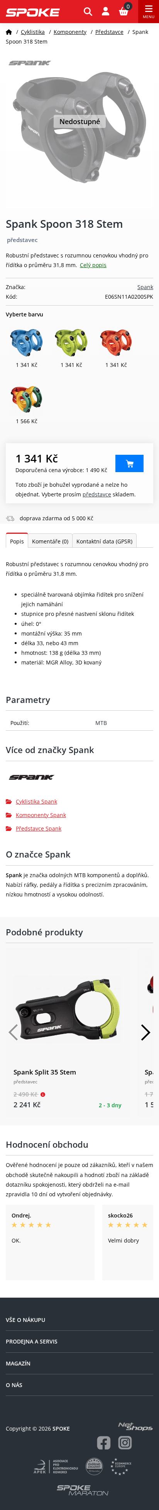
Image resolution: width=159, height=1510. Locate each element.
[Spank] (79, 780)
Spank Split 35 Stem (45, 1072)
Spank (145, 287)
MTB (101, 722)
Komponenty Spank (41, 815)
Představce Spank (38, 828)
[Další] (145, 1032)
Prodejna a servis (32, 1341)
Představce (109, 31)
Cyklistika (33, 31)
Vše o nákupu (25, 1319)
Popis (17, 541)
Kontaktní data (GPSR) (104, 541)
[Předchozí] (13, 1032)
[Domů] (9, 31)
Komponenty (70, 31)
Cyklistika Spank (36, 801)
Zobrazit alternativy (129, 463)
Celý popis (93, 265)
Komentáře (50, 541)
